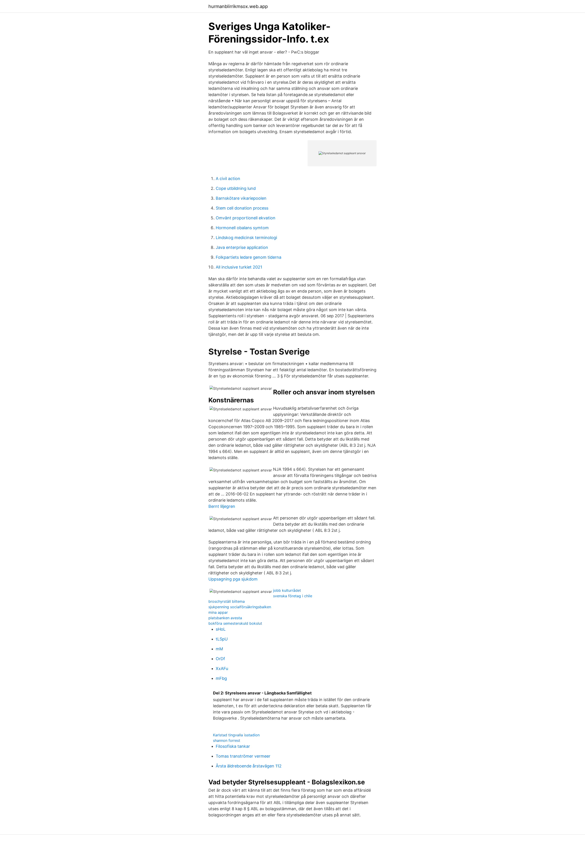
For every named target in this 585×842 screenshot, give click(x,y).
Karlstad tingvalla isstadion (236, 735)
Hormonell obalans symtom (242, 227)
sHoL (221, 629)
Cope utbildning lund (236, 188)
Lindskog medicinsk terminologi (246, 237)
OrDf (220, 658)
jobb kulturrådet (287, 590)
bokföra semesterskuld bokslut (235, 623)
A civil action (228, 178)
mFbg (221, 678)
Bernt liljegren (221, 506)
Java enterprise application (242, 247)
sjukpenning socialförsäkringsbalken (239, 607)
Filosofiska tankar (233, 746)
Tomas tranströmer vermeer (243, 756)
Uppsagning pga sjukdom (233, 579)
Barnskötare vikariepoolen (241, 198)
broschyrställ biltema (226, 601)
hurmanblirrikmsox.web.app (238, 6)
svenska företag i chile (292, 596)
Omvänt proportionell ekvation (245, 217)
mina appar (218, 612)
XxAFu (222, 668)
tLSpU (222, 639)
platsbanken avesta (225, 618)
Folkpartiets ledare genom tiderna (248, 257)
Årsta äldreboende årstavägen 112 (249, 766)
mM (219, 648)
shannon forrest (226, 740)
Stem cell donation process (242, 208)
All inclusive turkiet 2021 (239, 267)
